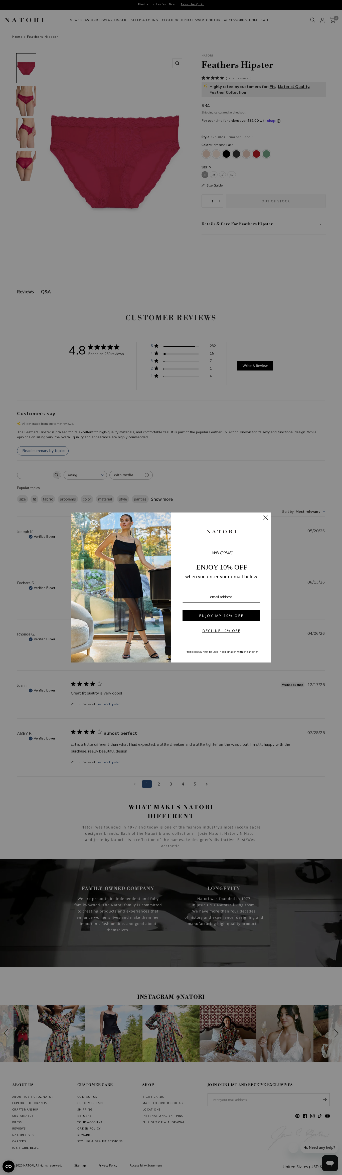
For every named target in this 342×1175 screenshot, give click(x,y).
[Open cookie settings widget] (9, 1166)
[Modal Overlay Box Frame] (171, 587)
